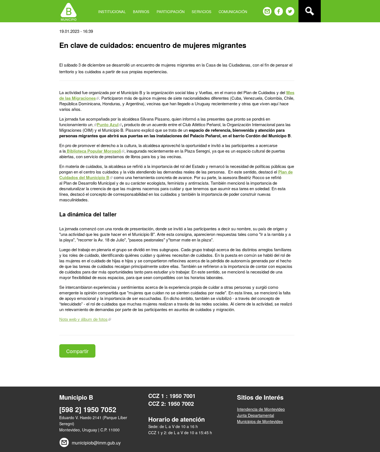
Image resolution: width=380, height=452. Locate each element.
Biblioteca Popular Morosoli (93, 151)
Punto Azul (108, 124)
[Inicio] (68, 11)
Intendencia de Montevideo (261, 409)
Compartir (77, 351)
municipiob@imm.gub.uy (96, 442)
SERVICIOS (201, 11)
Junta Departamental (255, 415)
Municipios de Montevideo (260, 421)
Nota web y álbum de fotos (83, 319)
